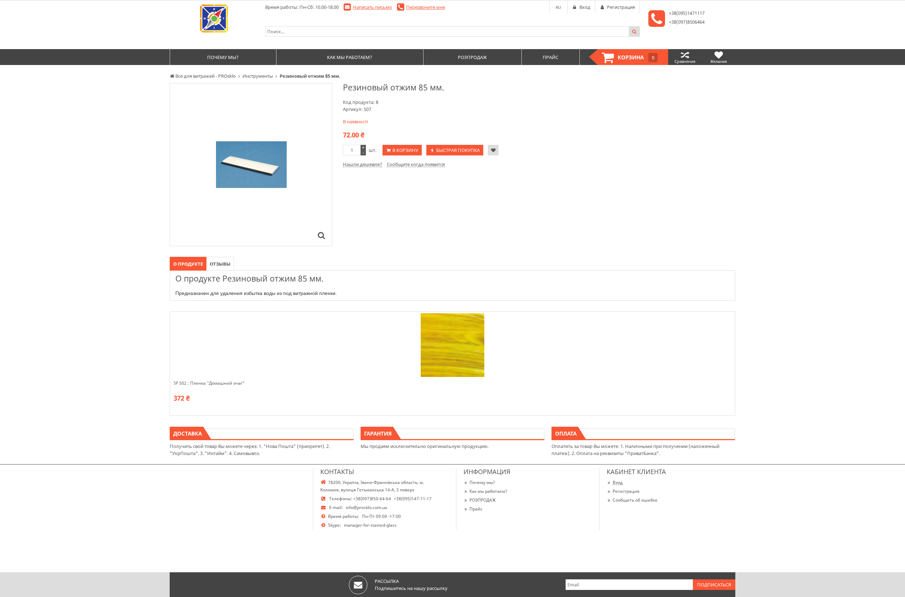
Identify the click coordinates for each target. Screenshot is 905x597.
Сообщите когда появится (416, 164)
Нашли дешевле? (362, 164)
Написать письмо (372, 7)
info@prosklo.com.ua (366, 507)
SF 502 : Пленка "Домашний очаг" (209, 383)
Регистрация (626, 491)
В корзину (405, 150)
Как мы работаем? (488, 491)
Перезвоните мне (425, 7)
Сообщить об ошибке (635, 500)
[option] (251, 164)
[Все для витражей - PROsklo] (214, 18)
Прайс (476, 509)
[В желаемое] (493, 150)
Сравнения (685, 61)
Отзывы (220, 264)
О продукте (188, 264)
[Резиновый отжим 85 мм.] (321, 235)
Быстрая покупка (458, 150)
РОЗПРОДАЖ (482, 500)
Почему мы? (482, 482)
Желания (718, 61)
